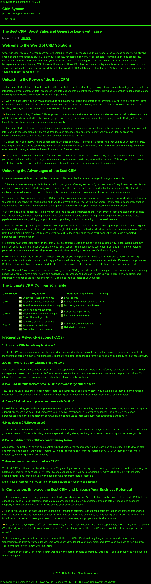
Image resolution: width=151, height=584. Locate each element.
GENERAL (10, 19)
